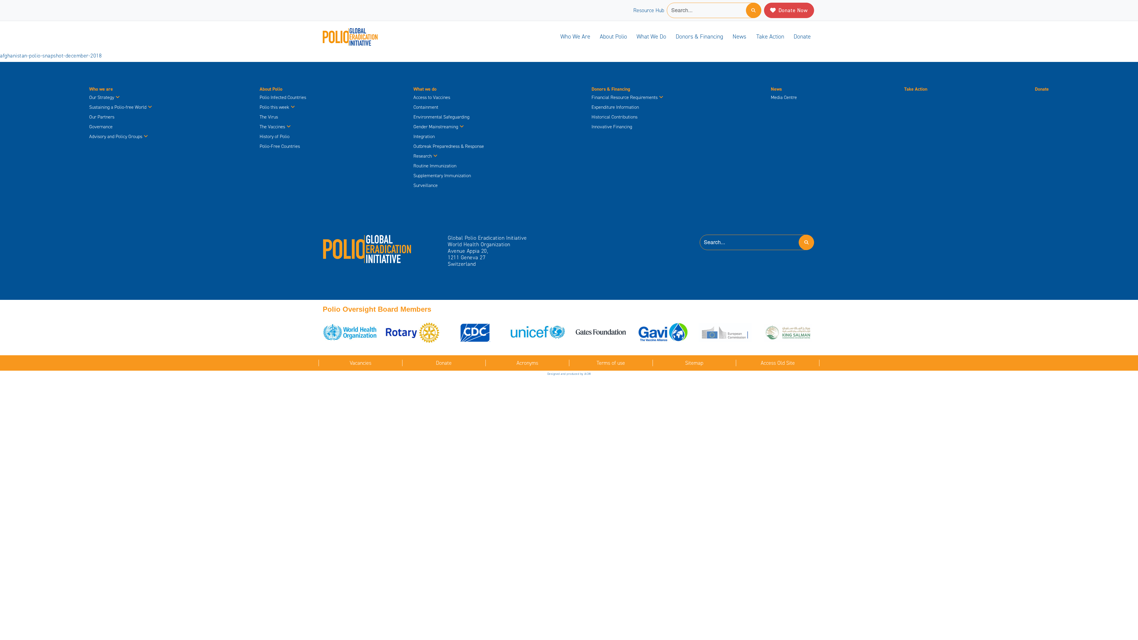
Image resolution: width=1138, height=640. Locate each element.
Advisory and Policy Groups (115, 136)
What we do (651, 36)
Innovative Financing (612, 127)
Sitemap (694, 363)
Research (422, 156)
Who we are (575, 36)
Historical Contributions (614, 117)
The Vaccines (272, 127)
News (739, 36)
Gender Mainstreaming (435, 127)
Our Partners (101, 117)
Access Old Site (778, 363)
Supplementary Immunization (442, 175)
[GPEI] (367, 248)
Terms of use (611, 363)
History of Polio (275, 136)
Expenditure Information (615, 107)
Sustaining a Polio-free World (117, 107)
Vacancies (360, 363)
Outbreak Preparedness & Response (448, 146)
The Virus (269, 117)
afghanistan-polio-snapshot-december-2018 (51, 55)
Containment (425, 107)
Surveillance (425, 185)
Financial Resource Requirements (625, 97)
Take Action (770, 36)
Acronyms (527, 363)
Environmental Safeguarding (441, 117)
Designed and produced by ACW (569, 374)
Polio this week (274, 107)
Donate (802, 36)
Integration (424, 136)
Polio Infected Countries (283, 97)
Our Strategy (101, 97)
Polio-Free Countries (280, 146)
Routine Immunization (434, 166)
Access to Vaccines (432, 97)
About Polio (613, 36)
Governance (101, 127)
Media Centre (784, 97)
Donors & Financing (699, 36)
